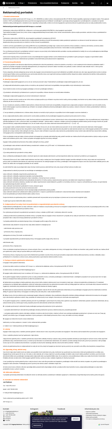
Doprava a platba (90, 411)
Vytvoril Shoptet (105, 424)
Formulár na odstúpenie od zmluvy (95, 419)
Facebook (8, 417)
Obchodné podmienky (92, 413)
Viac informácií (62, 421)
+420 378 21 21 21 (9, 413)
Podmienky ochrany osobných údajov (96, 415)
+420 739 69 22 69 (10, 415)
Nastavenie (37, 425)
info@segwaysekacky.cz (11, 411)
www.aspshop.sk (74, 297)
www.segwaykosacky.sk (40, 21)
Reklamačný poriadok (91, 417)
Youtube (7, 420)
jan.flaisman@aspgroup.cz (27, 270)
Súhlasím (76, 419)
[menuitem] (21, 3)
